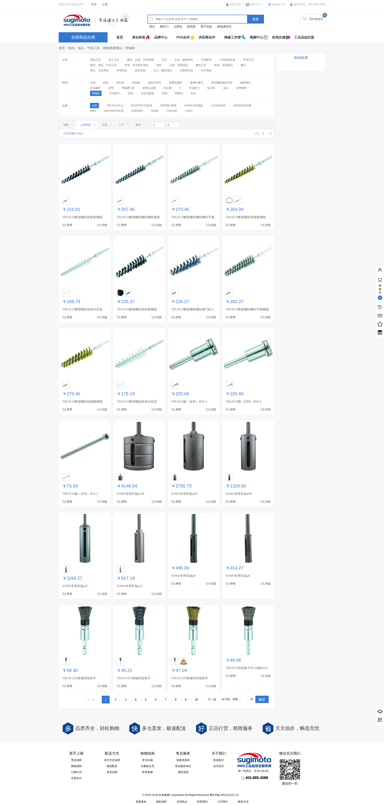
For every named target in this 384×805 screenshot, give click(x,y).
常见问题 (147, 760)
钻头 (193, 93)
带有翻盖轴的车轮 (221, 82)
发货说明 (112, 772)
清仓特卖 (138, 37)
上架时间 (85, 124)
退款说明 (183, 772)
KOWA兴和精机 (193, 105)
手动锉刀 (194, 88)
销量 (66, 124)
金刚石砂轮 (154, 82)
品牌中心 (161, 37)
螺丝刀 (164, 26)
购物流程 (76, 766)
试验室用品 (186, 70)
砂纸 (130, 93)
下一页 (212, 699)
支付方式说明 (112, 760)
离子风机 (206, 26)
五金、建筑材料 (183, 59)
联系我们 (218, 760)
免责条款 (141, 801)
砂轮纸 (120, 82)
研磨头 (179, 93)
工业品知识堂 (304, 37)
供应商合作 (207, 37)
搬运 (243, 65)
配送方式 (243, 801)
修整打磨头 (196, 82)
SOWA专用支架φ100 (130, 493)
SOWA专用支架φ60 (184, 493)
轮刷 (164, 93)
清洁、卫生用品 (99, 70)
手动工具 (248, 59)
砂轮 (105, 82)
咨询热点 (182, 801)
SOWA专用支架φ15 (130, 586)
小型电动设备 (227, 59)
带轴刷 (130, 48)
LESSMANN (218, 105)
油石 (225, 88)
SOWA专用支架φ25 (75, 586)
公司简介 (223, 801)
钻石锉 (211, 88)
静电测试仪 (224, 26)
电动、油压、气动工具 (84, 48)
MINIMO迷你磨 (242, 105)
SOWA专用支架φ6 (238, 575)
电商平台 (255, 4)
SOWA (155, 110)
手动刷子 (114, 93)
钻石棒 (168, 88)
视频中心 (256, 37)
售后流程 (76, 760)
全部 (92, 82)
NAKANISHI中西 (114, 110)
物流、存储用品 (223, 65)
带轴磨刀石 (128, 88)
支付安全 (218, 766)
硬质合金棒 (149, 88)
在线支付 (76, 778)
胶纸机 (191, 26)
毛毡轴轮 (95, 88)
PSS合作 (183, 37)
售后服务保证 (183, 766)
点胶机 (178, 26)
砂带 (111, 88)
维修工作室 (232, 37)
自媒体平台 (279, 4)
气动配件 (206, 59)
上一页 (91, 699)
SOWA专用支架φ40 (239, 493)
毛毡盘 (136, 82)
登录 (94, 4)
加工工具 (113, 59)
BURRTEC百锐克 (141, 105)
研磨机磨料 (175, 82)
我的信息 (235, 4)
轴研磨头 (245, 82)
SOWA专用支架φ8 (183, 575)
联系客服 (147, 772)
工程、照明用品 (178, 65)
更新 (138, 124)
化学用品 (206, 70)
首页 (119, 37)
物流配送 (112, 766)
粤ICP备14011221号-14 (224, 795)
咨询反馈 (278, 37)
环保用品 (121, 70)
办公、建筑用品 (162, 70)
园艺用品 (140, 70)
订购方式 (76, 772)
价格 (104, 124)
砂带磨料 (241, 88)
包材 (159, 65)
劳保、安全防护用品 (136, 65)
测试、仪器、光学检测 (140, 59)
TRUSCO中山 (115, 105)
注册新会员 (147, 766)
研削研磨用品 (112, 48)
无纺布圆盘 (147, 93)
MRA (93, 110)
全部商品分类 (83, 37)
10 (196, 699)
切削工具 (95, 59)
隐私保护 (161, 801)
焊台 (152, 26)
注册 (105, 4)
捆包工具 (201, 65)
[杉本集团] (97, 20)
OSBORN (137, 110)
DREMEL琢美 (168, 105)
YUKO (188, 110)
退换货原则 (183, 760)
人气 (121, 124)
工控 (164, 59)
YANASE (171, 110)
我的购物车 (316, 19)
